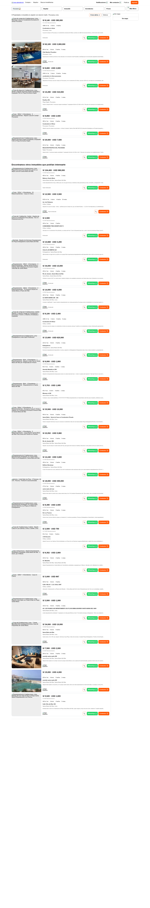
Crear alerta (94, 15)
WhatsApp (91, 37)
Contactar (102, 37)
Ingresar (134, 2)
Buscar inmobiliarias (47, 2)
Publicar (126, 2)
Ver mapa (125, 18)
